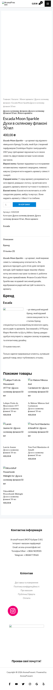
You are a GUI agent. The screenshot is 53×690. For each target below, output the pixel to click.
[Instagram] (13, 611)
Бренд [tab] (6, 245)
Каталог (15, 99)
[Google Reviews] (36, 684)
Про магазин (27, 590)
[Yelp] (43, 684)
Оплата (26, 598)
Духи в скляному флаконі (15, 111)
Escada (6, 226)
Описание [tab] (8, 239)
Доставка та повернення (26, 582)
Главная (6, 99)
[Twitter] (23, 684)
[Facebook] (9, 684)
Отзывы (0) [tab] (9, 251)
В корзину (24, 204)
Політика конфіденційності (26, 586)
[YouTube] (16, 684)
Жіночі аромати (26, 99)
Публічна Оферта (26, 594)
